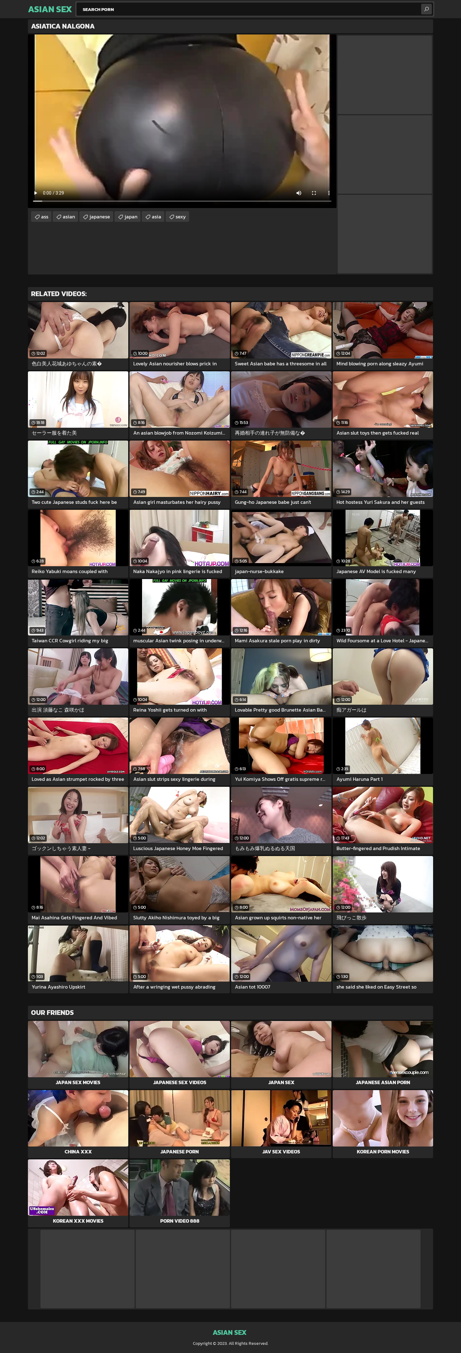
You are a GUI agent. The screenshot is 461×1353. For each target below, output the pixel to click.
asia (156, 216)
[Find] (426, 9)
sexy (181, 216)
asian (69, 216)
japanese (99, 216)
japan (131, 216)
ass (44, 216)
